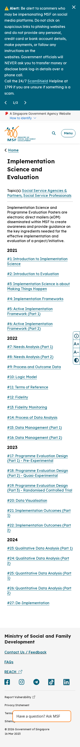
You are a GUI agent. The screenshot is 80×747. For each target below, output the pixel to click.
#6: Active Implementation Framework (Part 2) (30, 326)
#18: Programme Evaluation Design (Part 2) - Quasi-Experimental (37, 472)
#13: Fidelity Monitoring (27, 407)
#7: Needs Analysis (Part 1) (30, 346)
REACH (11, 672)
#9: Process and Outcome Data (34, 367)
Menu (68, 133)
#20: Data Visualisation (27, 500)
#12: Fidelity (17, 397)
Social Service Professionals (47, 195)
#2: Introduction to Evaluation (33, 274)
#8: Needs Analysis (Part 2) (30, 357)
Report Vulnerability (18, 697)
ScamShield (38, 81)
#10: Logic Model (22, 377)
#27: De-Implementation (28, 603)
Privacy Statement (17, 705)
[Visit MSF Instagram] (21, 683)
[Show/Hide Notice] (76, 335)
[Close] (74, 7)
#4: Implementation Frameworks (35, 299)
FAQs (8, 662)
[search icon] (53, 133)
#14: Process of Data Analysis (32, 417)
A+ (76, 344)
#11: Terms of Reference (27, 387)
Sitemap (10, 721)
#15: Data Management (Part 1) (34, 427)
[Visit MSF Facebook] (7, 683)
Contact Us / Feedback (25, 652)
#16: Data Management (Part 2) (34, 437)
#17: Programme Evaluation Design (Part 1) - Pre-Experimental (37, 458)
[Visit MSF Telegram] (36, 683)
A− (76, 352)
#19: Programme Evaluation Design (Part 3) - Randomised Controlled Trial (39, 487)
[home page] (20, 133)
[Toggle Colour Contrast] (76, 360)
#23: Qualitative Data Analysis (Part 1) (40, 548)
